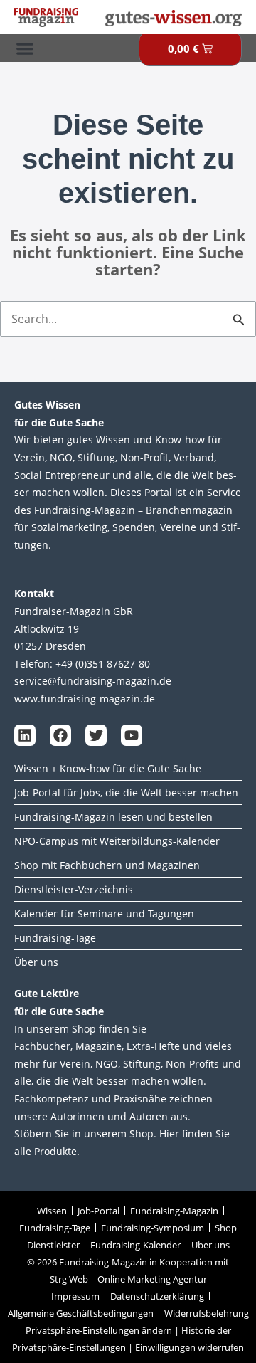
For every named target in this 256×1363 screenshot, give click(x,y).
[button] (24, 48)
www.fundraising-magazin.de (84, 698)
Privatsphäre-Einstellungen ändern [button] (99, 1330)
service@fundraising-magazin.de (92, 681)
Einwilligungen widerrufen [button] (189, 1347)
